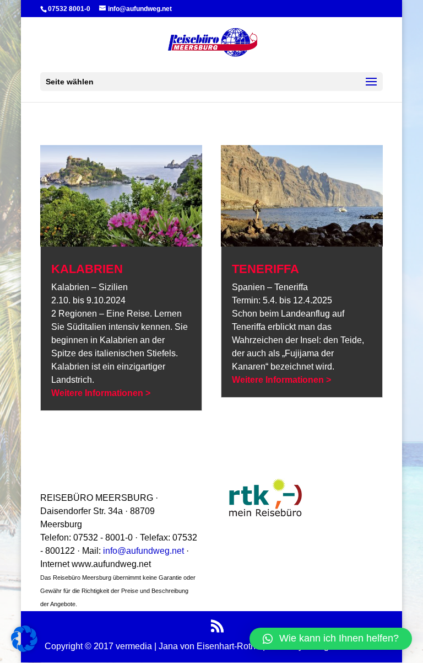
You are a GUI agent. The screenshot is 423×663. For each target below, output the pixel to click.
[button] (331, 639)
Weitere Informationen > (100, 393)
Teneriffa (265, 269)
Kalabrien (87, 269)
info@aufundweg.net (144, 550)
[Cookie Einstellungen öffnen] (24, 649)
